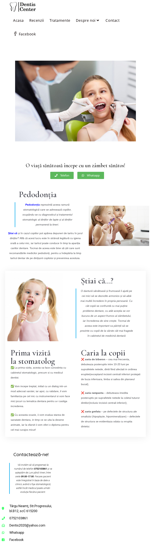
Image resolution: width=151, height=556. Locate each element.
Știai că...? (97, 281)
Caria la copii (103, 353)
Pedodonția (38, 194)
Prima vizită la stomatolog (33, 357)
